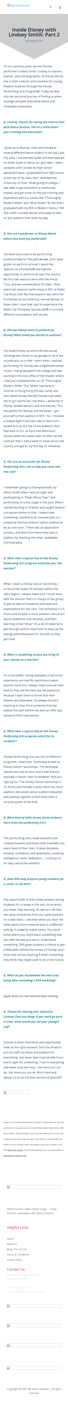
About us (12, 1244)
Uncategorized (34, 40)
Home (10, 1239)
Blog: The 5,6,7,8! (17, 1249)
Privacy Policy (14, 1260)
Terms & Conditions (18, 1254)
